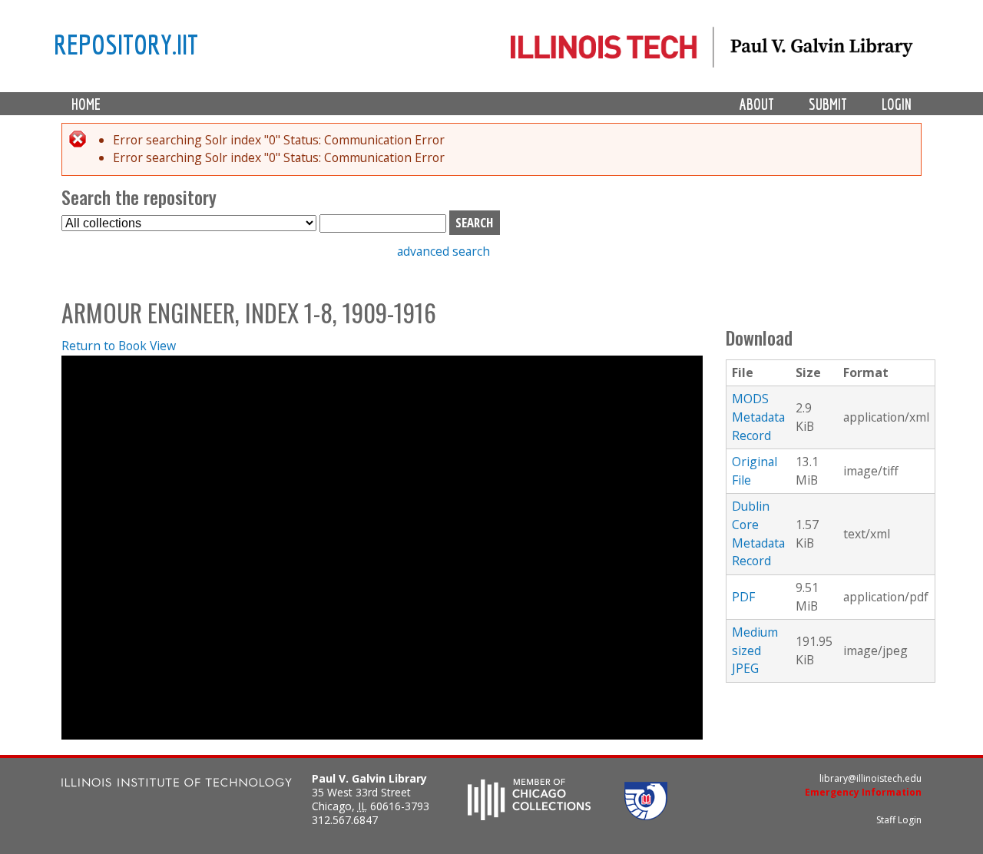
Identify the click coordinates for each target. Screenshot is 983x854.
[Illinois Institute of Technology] (176, 784)
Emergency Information (863, 792)
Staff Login (899, 819)
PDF (743, 596)
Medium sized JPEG (755, 650)
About (757, 104)
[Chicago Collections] (529, 815)
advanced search (443, 251)
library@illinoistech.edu (870, 778)
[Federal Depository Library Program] (645, 815)
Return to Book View (118, 345)
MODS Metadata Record (758, 416)
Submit (828, 104)
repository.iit (126, 44)
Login (897, 104)
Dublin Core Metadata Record (758, 533)
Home (86, 104)
